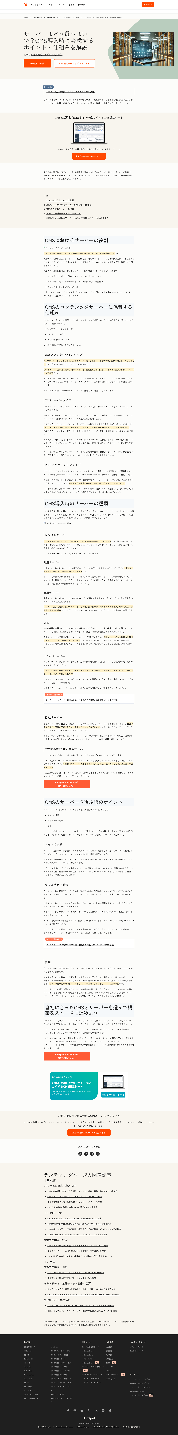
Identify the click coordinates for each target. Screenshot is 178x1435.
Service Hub (27, 1367)
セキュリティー (83, 1427)
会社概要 (109, 1347)
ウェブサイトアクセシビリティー (106, 1427)
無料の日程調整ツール (31, 1399)
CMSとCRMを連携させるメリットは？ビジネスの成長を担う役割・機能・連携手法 (83, 1294)
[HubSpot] (25, 4)
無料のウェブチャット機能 (59, 1355)
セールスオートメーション (32, 1391)
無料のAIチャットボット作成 (60, 1351)
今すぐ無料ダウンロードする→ (89, 156)
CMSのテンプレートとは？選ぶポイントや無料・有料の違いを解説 (76, 1250)
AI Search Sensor (87, 1355)
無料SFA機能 (28, 1387)
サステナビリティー (115, 1375)
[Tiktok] (110, 1411)
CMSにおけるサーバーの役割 (60, 200)
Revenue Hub (28, 1379)
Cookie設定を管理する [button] (131, 1427)
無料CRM (26, 1355)
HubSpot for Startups (137, 1391)
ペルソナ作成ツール (88, 1359)
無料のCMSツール (53, 17)
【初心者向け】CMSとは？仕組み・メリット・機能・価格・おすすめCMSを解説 (82, 1191)
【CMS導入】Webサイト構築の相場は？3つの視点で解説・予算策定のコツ (79, 1256)
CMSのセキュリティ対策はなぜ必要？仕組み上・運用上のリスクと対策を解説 (81, 1289)
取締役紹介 (110, 1359)
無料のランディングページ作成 (61, 1383)
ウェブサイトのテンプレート (91, 1382)
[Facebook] (68, 1411)
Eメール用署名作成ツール (90, 1347)
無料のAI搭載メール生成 (59, 1367)
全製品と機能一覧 (29, 1347)
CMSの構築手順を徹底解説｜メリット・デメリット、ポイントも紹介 (77, 1245)
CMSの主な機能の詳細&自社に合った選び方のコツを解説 (72, 1207)
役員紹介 (109, 1355)
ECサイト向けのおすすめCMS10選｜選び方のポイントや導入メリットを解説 (80, 1305)
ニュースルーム (111, 1367)
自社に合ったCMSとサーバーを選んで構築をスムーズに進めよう (77, 217)
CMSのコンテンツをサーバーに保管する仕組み (69, 204)
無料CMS (27, 1383)
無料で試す (148, 4)
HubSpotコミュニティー (138, 1351)
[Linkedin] (96, 1411)
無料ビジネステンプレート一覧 (92, 1374)
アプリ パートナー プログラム (140, 1387)
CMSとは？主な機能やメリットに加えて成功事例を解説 (70, 91)
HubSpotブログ (89, 1324)
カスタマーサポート (136, 1347)
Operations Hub (29, 1375)
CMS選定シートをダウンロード (74, 63)
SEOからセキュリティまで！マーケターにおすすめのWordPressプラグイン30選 (82, 1310)
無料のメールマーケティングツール (62, 1388)
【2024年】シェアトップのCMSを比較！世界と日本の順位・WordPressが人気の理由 (84, 1229)
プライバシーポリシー (64, 1427)
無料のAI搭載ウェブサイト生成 (61, 1363)
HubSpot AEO (28, 1351)
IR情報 (110, 1363)
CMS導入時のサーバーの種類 (60, 208)
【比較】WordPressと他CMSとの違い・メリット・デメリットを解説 (77, 1234)
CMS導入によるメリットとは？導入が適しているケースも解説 (74, 1196)
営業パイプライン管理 (31, 1395)
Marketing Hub (28, 1359)
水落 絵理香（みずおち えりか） (46, 54)
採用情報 (109, 1351)
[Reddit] (103, 1411)
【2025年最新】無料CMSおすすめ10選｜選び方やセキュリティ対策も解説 (79, 1223)
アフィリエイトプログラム (141, 1395)
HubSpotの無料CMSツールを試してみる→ (89, 1132)
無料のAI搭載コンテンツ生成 (60, 1371)
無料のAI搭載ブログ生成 (59, 1375)
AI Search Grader (88, 1351)
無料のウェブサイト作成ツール (61, 1379)
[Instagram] (75, 1411)
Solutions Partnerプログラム (139, 1383)
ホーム (26, 17)
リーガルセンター (44, 1427)
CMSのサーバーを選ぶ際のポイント (63, 213)
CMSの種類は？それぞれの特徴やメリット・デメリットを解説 (74, 1201)
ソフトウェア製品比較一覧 (91, 1378)
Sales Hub (27, 1363)
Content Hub (37, 17)
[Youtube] (82, 1411)
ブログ (108, 1371)
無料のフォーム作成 (57, 1394)
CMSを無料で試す (37, 63)
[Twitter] (89, 1411)
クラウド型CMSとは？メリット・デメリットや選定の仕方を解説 (75, 1272)
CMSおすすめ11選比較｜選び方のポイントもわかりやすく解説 (74, 1218)
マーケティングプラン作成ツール (93, 1368)
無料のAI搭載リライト (58, 1359)
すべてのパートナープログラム (140, 1379)
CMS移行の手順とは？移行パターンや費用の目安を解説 (71, 1277)
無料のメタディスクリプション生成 (62, 1400)
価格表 (71, 4)
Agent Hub (54, 1347)
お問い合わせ (110, 1379)
